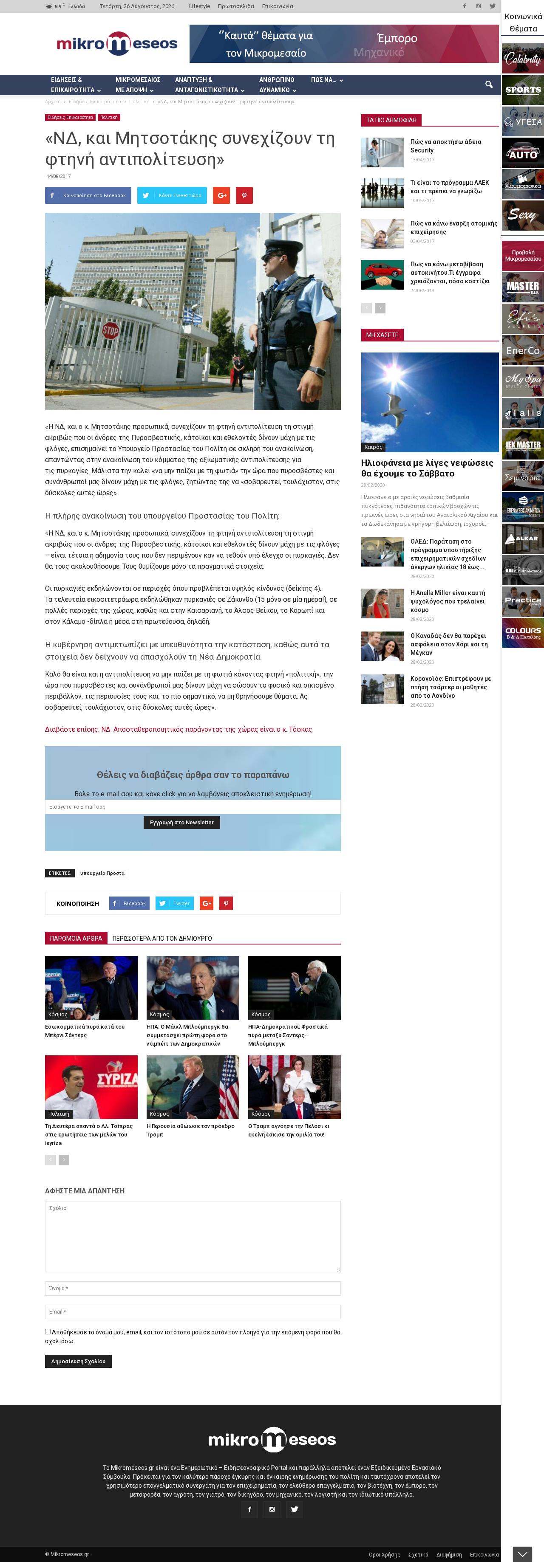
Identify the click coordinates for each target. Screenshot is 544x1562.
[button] (489, 85)
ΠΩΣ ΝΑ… (324, 79)
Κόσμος (57, 1014)
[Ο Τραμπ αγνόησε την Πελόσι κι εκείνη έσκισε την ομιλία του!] (294, 1087)
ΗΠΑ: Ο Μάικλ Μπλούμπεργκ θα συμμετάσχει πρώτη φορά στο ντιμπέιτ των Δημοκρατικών (187, 1035)
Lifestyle (199, 6)
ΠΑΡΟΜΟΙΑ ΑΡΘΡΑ (76, 938)
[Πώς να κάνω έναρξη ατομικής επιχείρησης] (382, 234)
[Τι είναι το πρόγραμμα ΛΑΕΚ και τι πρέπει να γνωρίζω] (382, 193)
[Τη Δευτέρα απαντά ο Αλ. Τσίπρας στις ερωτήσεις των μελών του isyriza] (91, 1087)
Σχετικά (418, 1555)
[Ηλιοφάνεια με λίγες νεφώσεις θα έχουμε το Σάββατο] (430, 402)
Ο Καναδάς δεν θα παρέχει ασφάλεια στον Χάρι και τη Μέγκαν (449, 644)
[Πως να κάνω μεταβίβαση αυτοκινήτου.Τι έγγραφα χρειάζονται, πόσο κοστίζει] (382, 275)
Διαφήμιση (449, 1555)
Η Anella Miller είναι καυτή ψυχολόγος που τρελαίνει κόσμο (448, 601)
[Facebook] (464, 6)
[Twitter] (492, 6)
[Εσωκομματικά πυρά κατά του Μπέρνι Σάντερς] (91, 988)
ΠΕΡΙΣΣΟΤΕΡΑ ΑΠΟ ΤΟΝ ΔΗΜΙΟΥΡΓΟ (162, 938)
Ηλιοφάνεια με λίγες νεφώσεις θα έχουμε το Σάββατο (427, 468)
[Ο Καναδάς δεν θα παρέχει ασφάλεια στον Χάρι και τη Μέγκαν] (382, 646)
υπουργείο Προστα (102, 873)
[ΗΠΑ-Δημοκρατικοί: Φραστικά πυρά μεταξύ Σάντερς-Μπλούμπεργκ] (294, 988)
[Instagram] (478, 6)
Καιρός (373, 447)
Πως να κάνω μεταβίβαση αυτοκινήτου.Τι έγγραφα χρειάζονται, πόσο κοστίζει (450, 273)
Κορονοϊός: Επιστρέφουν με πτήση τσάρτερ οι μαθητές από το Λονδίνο (451, 687)
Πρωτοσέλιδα (236, 6)
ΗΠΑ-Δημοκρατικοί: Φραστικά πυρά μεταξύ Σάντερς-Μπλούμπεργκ (288, 1035)
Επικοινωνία (277, 6)
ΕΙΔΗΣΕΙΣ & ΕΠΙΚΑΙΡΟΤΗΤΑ (72, 84)
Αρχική (53, 101)
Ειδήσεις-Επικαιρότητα (70, 117)
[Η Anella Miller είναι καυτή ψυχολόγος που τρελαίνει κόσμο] (382, 603)
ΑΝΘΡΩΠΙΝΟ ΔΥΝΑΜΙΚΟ (277, 84)
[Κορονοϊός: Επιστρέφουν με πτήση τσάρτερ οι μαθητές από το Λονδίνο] (382, 689)
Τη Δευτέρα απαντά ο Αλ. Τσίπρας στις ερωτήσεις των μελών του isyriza (89, 1134)
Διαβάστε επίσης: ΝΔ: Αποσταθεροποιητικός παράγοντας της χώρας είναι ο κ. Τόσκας (178, 729)
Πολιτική (109, 117)
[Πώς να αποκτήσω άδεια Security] (382, 152)
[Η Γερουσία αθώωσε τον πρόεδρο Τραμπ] (193, 1087)
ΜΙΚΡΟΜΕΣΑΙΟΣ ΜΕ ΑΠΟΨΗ (138, 84)
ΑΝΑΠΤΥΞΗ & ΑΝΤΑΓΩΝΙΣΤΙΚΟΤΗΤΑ (206, 84)
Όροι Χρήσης (384, 1555)
